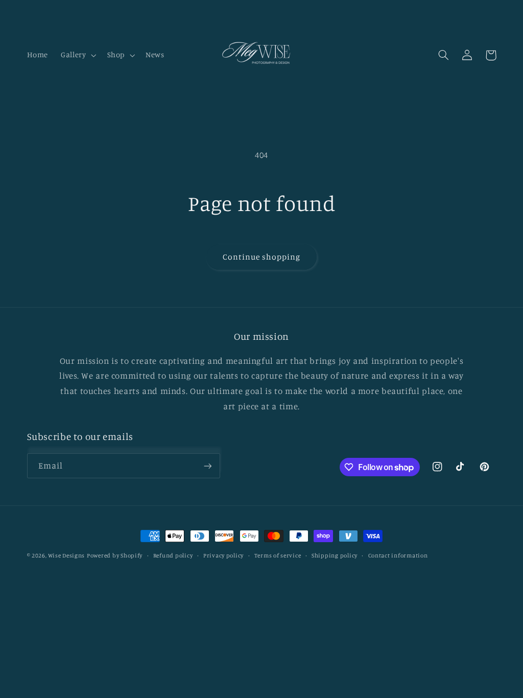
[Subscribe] (207, 465)
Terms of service (277, 555)
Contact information (398, 555)
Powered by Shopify (114, 555)
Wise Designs (66, 555)
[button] (78, 55)
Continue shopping (262, 257)
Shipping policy (335, 555)
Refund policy (173, 555)
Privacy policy (223, 555)
